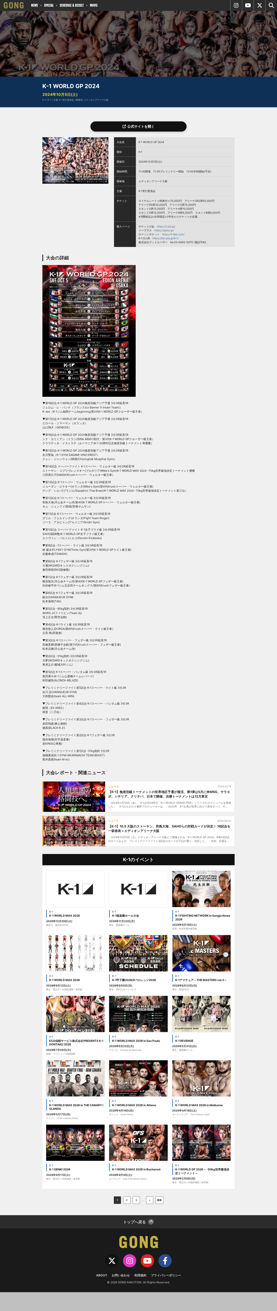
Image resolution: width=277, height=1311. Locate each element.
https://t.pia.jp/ (166, 226)
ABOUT (101, 1275)
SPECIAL (49, 5)
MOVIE (94, 5)
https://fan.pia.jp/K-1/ (165, 238)
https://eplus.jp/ (164, 230)
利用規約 (140, 1275)
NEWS (34, 5)
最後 (159, 1200)
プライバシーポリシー (166, 1275)
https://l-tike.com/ (173, 234)
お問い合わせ (121, 1275)
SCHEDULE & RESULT (72, 5)
